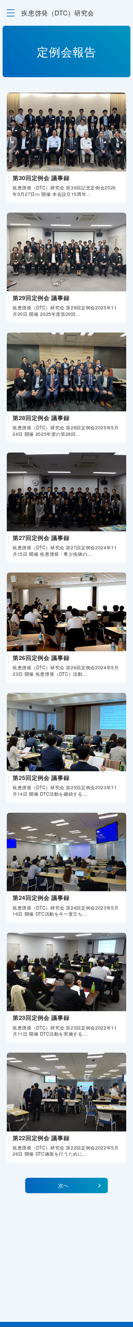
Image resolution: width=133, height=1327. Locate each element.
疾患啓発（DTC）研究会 (57, 12)
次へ (63, 1185)
